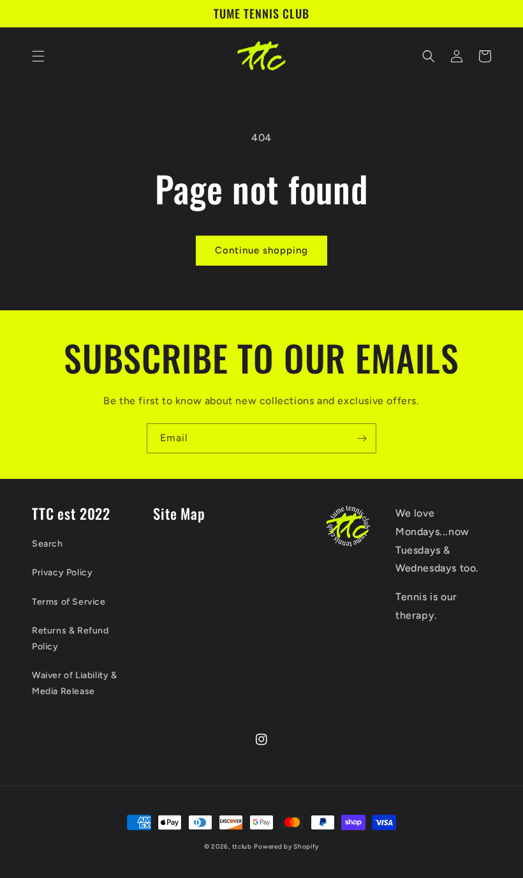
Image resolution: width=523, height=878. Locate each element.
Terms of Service (69, 601)
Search (47, 543)
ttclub (242, 846)
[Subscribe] (362, 438)
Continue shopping (261, 250)
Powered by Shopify (286, 846)
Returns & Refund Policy (70, 638)
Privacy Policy (62, 572)
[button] (38, 56)
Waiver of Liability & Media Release (74, 683)
